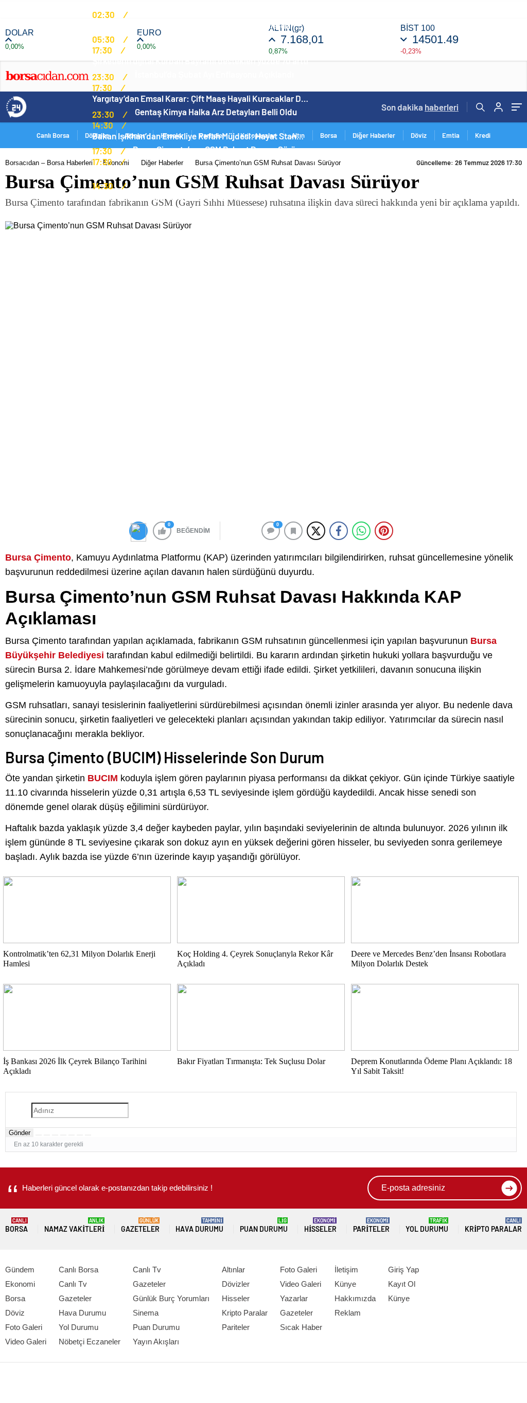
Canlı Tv (73, 1284)
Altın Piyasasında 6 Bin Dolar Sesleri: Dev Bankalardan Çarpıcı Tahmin (200, 25)
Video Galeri (25, 1341)
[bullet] (71, 1135)
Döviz (419, 135)
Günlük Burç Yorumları (171, 1298)
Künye (345, 1284)
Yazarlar (294, 1298)
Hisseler (320, 1225)
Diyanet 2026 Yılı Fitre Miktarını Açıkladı (209, 37)
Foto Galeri (23, 1327)
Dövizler (236, 1284)
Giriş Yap (403, 1269)
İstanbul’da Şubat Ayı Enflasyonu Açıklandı (214, 74)
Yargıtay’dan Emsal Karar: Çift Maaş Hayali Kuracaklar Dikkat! (200, 98)
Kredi (482, 135)
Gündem (19, 1269)
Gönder (19, 1133)
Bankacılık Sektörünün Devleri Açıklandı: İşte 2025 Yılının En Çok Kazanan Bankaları (200, 196)
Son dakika (420, 107)
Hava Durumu (199, 1225)
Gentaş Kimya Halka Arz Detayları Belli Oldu (216, 111)
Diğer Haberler (374, 135)
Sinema (146, 1312)
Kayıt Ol (401, 1284)
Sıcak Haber (301, 1327)
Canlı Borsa (78, 1269)
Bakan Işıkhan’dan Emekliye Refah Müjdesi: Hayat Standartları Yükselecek (200, 136)
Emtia (451, 135)
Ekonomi (20, 1284)
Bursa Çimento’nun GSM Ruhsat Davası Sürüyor (220, 149)
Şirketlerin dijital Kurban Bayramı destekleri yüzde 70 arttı (200, 61)
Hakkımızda (355, 1298)
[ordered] (63, 1135)
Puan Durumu (264, 1225)
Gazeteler (140, 1225)
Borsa (328, 135)
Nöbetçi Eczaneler (89, 1341)
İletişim (346, 1269)
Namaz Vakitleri (74, 1225)
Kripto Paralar (493, 1225)
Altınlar (233, 1269)
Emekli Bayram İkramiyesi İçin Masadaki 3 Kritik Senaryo (197, 172)
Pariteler (371, 1225)
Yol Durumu (427, 1225)
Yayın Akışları (156, 1341)
